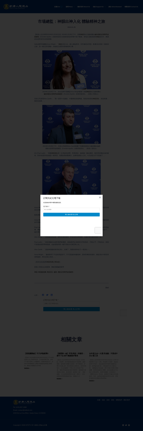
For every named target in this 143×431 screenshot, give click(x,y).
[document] (71, 215)
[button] (100, 197)
